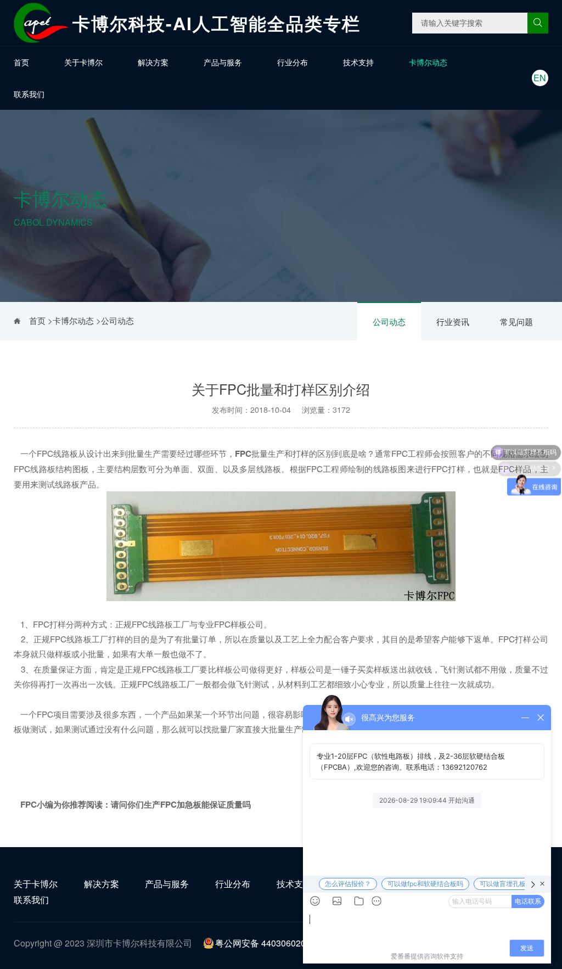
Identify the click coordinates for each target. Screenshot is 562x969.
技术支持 (358, 62)
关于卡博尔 (83, 62)
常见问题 (516, 321)
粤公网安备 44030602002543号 (277, 943)
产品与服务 (223, 62)
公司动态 (389, 321)
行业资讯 (452, 321)
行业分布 (292, 62)
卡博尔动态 (428, 62)
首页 (21, 62)
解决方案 (153, 62)
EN (539, 77)
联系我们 (29, 93)
